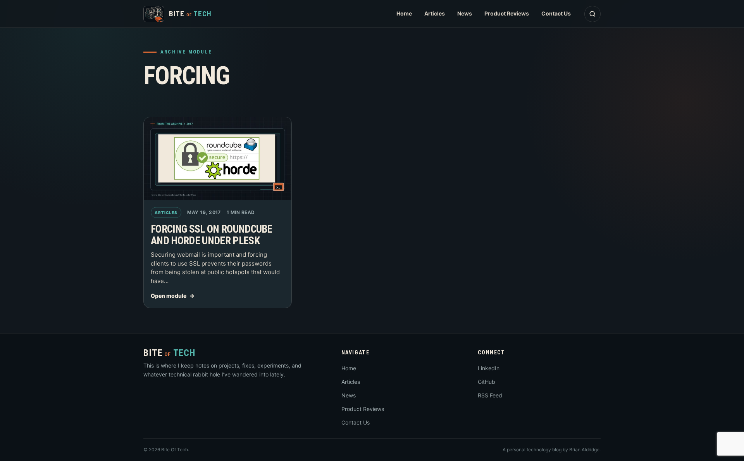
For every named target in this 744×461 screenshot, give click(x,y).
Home (404, 13)
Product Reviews (506, 13)
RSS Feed (490, 395)
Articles (434, 13)
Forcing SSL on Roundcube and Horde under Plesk (211, 235)
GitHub (486, 381)
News (464, 13)
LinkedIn (488, 368)
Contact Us (556, 13)
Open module (168, 295)
